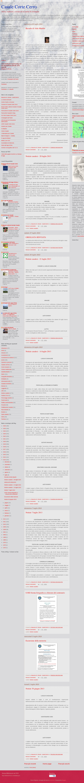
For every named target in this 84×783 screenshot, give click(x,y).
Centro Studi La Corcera (7, 102)
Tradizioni (74, 34)
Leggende (4, 388)
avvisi (2, 360)
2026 (4, 426)
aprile (6, 508)
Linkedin (11, 89)
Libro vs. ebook (12, 328)
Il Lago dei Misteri (6, 138)
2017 (4, 449)
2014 (4, 457)
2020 (4, 441)
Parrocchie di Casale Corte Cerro (10, 110)
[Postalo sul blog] (42, 149)
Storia (2, 416)
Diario (2, 374)
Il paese (74, 29)
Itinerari (3, 386)
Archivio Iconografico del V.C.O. (9, 147)
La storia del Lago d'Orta (10, 313)
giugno (6, 502)
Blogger (64, 780)
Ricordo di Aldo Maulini (35, 28)
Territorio (3, 419)
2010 (4, 524)
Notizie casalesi (34, 228)
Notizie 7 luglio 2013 (34, 512)
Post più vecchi (64, 764)
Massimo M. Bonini (6, 69)
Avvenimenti (4, 355)
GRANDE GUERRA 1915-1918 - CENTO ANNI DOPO (13, 272)
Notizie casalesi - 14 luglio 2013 (38, 351)
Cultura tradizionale (6, 369)
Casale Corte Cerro (19, 6)
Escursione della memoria (36, 640)
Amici (2, 350)
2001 (4, 532)
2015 (4, 454)
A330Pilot (52, 780)
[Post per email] (38, 149)
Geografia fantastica (6, 376)
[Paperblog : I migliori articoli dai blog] (52, 776)
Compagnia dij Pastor (12, 79)
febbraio (7, 513)
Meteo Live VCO (5, 140)
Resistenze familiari (13, 202)
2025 (4, 428)
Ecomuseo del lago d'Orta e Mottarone (10, 183)
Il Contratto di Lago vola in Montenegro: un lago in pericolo (14, 186)
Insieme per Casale (6, 126)
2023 (4, 433)
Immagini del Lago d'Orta (10, 303)
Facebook (3, 84)
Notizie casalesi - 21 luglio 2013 (38, 259)
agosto (6, 472)
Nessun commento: (31, 149)
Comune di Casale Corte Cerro (9, 104)
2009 (4, 527)
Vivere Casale (5, 131)
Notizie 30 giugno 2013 (35, 688)
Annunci (3, 353)
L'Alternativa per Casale (7, 133)
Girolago (5, 287)
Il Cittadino (4, 128)
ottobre (7, 467)
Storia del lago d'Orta (6, 145)
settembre (7, 469)
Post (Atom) (33, 767)
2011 (4, 521)
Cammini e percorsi (6, 362)
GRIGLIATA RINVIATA (36, 237)
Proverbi (3, 405)
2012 (4, 519)
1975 (4, 545)
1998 (4, 537)
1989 (4, 540)
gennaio (7, 515)
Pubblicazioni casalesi (7, 407)
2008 (4, 529)
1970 (4, 547)
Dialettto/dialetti (5, 371)
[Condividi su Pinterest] (46, 149)
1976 (4, 542)
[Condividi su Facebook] (45, 149)
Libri (2, 390)
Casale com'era (5, 364)
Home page (47, 764)
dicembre (7, 462)
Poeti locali (4, 400)
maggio (7, 505)
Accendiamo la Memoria (7, 143)
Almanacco (4, 348)
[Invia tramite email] (41, 149)
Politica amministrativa (7, 402)
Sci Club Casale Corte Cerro (8, 115)
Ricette (3, 412)
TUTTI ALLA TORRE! (13, 288)
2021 (4, 439)
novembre (7, 464)
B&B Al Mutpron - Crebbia (8, 135)
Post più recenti (30, 764)
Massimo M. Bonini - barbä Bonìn (10, 97)
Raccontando (4, 409)
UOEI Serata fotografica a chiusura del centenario (45, 592)
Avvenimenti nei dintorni (7, 357)
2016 (4, 452)
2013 (4, 459)
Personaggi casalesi (6, 398)
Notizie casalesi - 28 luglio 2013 (38, 156)
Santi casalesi (5, 414)
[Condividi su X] (43, 149)
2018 (4, 446)
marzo (6, 510)
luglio (6, 475)
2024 (4, 431)
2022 (4, 436)
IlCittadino (4, 379)
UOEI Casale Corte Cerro (8, 124)
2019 (4, 444)
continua (3, 60)
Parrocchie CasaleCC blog (8, 113)
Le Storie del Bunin (6, 99)
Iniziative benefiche (6, 383)
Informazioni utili (5, 381)
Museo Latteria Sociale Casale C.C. (11, 226)
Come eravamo (5, 367)
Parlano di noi (5, 395)
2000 (4, 534)
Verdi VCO (5, 252)
